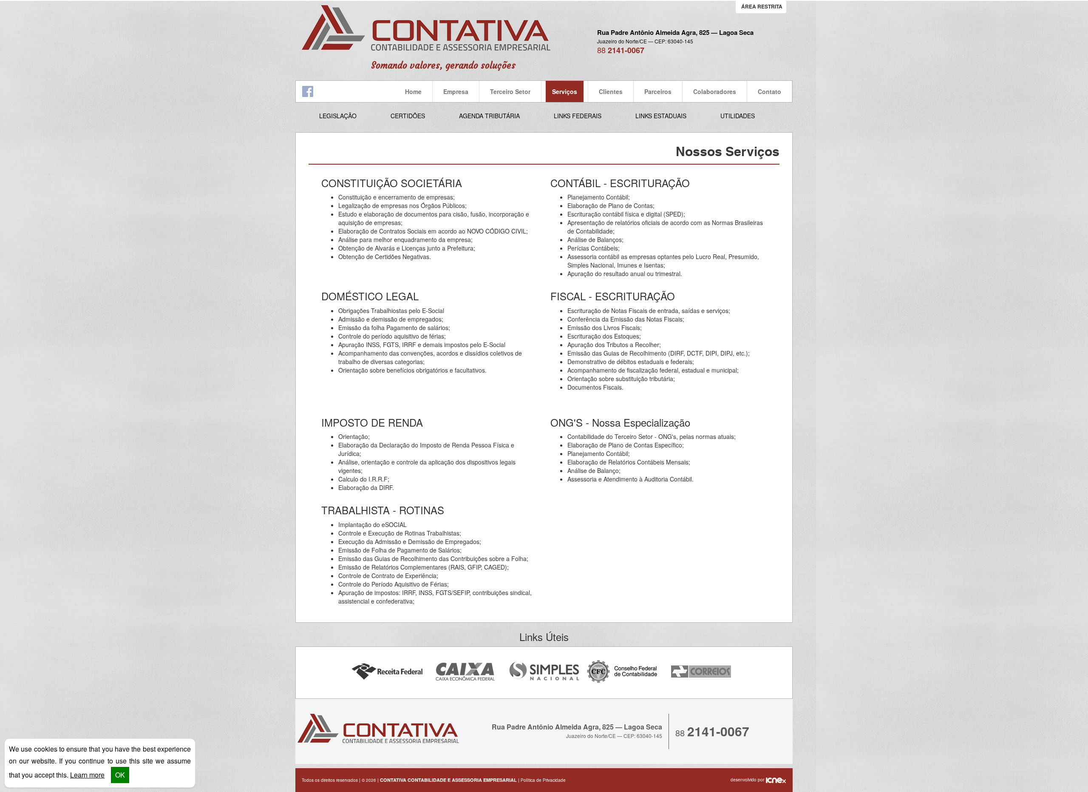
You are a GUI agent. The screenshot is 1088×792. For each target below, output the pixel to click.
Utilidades (737, 115)
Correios (701, 672)
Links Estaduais (660, 115)
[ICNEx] (775, 780)
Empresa (455, 91)
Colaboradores (714, 91)
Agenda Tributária (489, 115)
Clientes (611, 91)
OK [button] (120, 775)
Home (413, 91)
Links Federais (577, 115)
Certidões (408, 115)
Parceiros (658, 91)
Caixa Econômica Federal (465, 672)
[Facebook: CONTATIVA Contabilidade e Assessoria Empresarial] (307, 91)
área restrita (761, 6)
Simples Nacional (544, 672)
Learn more (87, 775)
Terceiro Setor (510, 91)
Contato (769, 91)
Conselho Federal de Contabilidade (622, 672)
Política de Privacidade (543, 780)
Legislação (338, 115)
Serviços (564, 91)
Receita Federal (386, 672)
